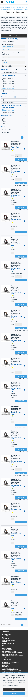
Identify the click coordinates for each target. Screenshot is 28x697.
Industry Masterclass (7, 657)
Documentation (6, 663)
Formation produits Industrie (9, 654)
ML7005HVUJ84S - (16, 340)
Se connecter (21, 159)
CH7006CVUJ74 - (16, 220)
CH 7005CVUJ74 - (16, 195)
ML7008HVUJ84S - (16, 534)
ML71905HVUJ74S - (16, 607)
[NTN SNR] (9, 2)
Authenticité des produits (8, 640)
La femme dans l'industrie (9, 643)
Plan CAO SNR (5, 666)
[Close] (25, 66)
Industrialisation (6, 638)
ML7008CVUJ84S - (16, 485)
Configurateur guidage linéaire (10, 669)
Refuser (14, 689)
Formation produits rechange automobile (13, 655)
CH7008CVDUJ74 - (16, 244)
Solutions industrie (10, 7)
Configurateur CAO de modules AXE (11, 671)
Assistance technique (7, 649)
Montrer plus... (6, 93)
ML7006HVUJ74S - (16, 413)
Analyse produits (6, 648)
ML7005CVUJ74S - (16, 269)
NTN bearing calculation (8, 668)
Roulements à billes (22, 7)
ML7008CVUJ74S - (16, 462)
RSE (3, 637)
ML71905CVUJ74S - (16, 559)
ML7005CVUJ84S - (16, 292)
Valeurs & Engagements (8, 636)
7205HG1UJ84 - (15, 172)
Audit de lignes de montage (9, 651)
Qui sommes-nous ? (7, 634)
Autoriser (14, 693)
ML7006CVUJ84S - (16, 389)
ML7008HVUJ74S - (16, 510)
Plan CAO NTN (5, 665)
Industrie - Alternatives (16, 153)
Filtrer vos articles (14, 36)
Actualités (4, 641)
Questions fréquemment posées (10, 662)
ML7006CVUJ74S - (16, 365)
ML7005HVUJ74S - (16, 317)
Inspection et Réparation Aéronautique (12, 652)
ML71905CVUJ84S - (16, 583)
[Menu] (2, 2)
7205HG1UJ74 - (15, 148)
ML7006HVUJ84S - (16, 437)
